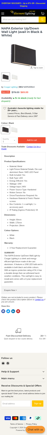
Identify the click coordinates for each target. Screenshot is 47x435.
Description (9, 156)
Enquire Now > (10, 290)
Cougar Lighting (10, 87)
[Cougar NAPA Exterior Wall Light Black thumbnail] (5, 77)
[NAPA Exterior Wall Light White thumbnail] (15, 77)
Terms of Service (16, 424)
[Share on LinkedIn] (13, 311)
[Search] (42, 20)
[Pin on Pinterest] (18, 311)
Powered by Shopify (23, 430)
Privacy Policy (31, 424)
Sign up (37, 403)
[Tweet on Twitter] (8, 311)
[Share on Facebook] (3, 311)
